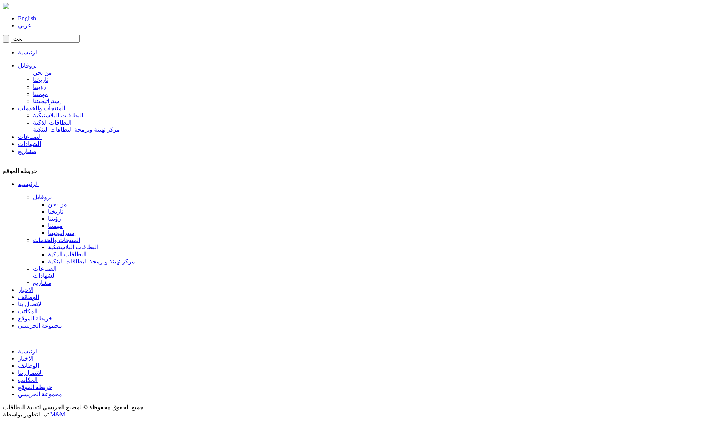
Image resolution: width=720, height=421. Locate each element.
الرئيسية (28, 52)
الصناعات (30, 137)
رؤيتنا (39, 87)
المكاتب (28, 311)
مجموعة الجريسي (40, 325)
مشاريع (27, 151)
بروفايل (27, 65)
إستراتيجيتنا (47, 101)
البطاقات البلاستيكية (58, 115)
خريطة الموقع (35, 318)
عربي (25, 25)
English (27, 18)
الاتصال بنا (30, 304)
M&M (57, 414)
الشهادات (29, 144)
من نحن (42, 72)
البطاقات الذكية (52, 122)
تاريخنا (40, 80)
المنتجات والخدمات (41, 108)
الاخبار (25, 290)
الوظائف (28, 297)
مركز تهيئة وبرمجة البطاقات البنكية (76, 129)
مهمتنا (40, 94)
